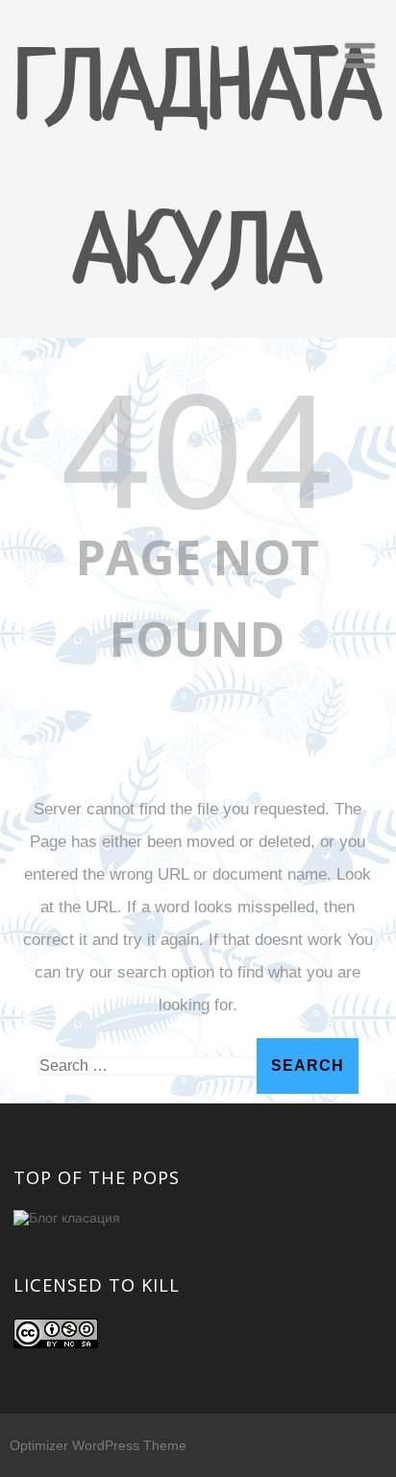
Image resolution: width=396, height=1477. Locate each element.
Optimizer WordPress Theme (98, 1445)
